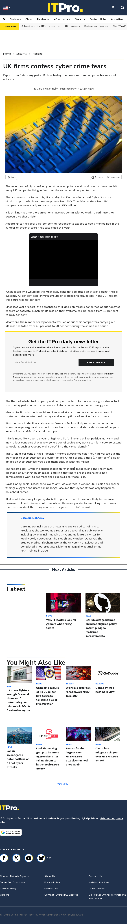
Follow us (99, 177)
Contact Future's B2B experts (61, 894)
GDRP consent (97, 888)
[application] (63, 259)
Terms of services (54, 373)
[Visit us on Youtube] (29, 858)
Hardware (43, 19)
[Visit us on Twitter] (16, 858)
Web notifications (99, 882)
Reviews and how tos (96, 26)
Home (7, 54)
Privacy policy (52, 882)
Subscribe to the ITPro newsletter (41, 26)
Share (13, 177)
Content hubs (98, 19)
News (91, 88)
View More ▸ (63, 784)
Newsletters (51, 888)
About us (49, 876)
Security (80, 19)
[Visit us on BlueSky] (39, 858)
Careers (4, 894)
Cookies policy (8, 888)
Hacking (38, 54)
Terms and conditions (12, 882)
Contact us (95, 876)
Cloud (29, 19)
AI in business (72, 26)
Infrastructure (62, 19)
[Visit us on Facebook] (4, 858)
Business (15, 19)
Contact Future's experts (14, 876)
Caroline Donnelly (47, 88)
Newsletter (115, 177)
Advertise (117, 19)
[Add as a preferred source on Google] (11, 832)
